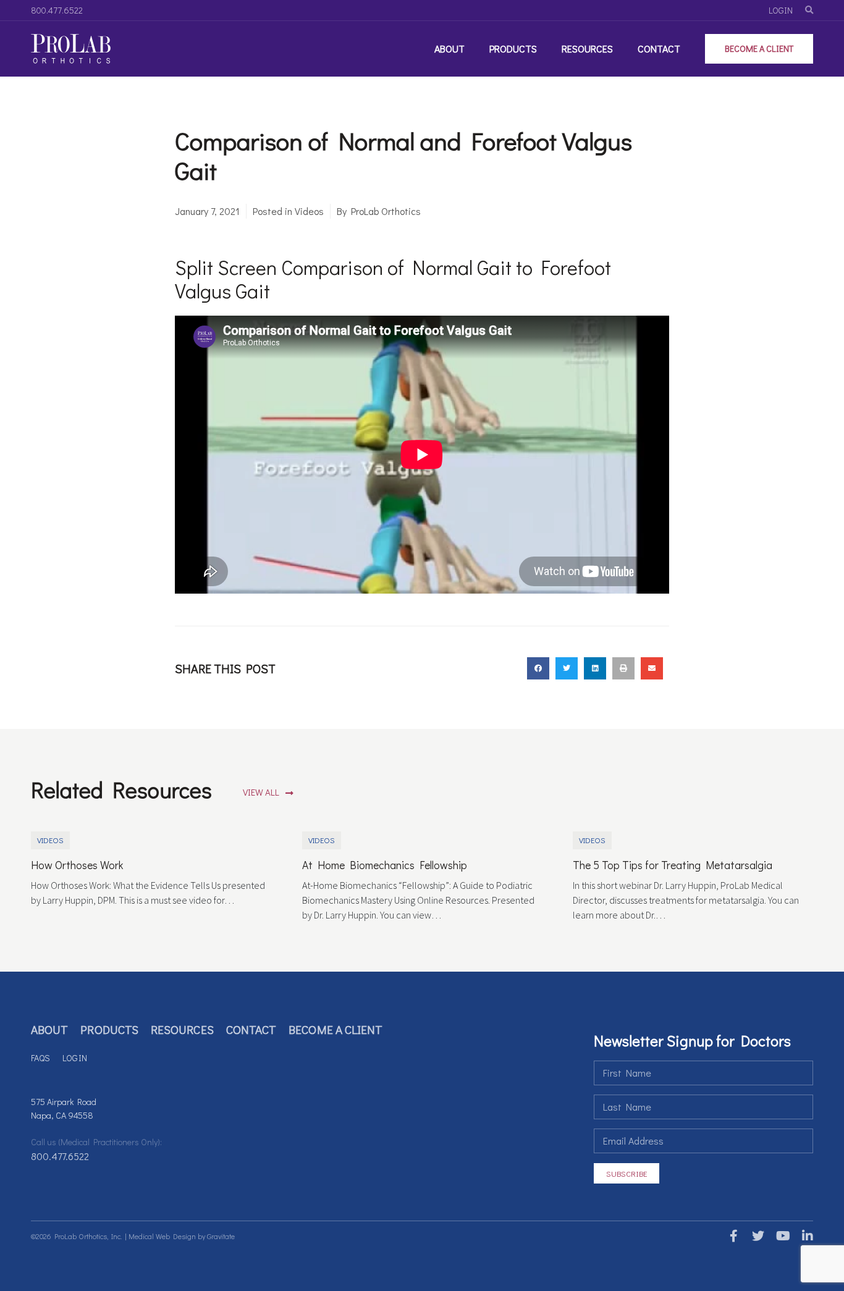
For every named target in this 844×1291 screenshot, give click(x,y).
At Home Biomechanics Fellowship (384, 865)
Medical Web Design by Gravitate (182, 1236)
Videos (309, 210)
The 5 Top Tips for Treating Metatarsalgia (672, 865)
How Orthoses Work (77, 865)
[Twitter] (758, 1236)
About (449, 48)
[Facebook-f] (733, 1236)
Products (513, 48)
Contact (659, 48)
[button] (268, 793)
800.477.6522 (60, 1156)
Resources (587, 48)
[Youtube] (782, 1236)
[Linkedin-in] (807, 1236)
